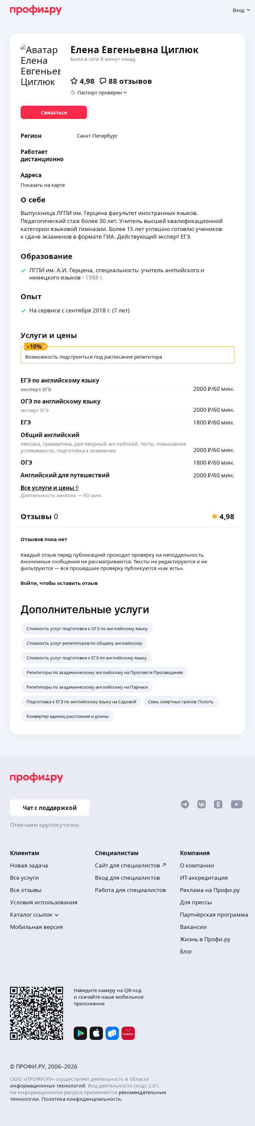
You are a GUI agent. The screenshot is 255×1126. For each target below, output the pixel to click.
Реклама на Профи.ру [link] (210, 890)
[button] (99, 92)
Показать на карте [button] (43, 184)
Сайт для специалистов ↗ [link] (131, 865)
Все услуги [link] (24, 877)
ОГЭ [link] (26, 462)
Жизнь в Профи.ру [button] (205, 939)
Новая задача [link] (29, 865)
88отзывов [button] (130, 80)
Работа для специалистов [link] (130, 890)
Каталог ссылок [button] (31, 914)
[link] (54, 112)
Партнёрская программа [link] (214, 914)
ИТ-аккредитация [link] (204, 877)
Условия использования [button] (44, 902)
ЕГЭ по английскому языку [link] (60, 380)
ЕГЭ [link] (26, 422)
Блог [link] (186, 951)
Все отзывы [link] (26, 890)
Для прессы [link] (196, 902)
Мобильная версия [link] (36, 927)
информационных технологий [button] (47, 1085)
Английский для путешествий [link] (65, 475)
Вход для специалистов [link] (127, 877)
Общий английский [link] (50, 435)
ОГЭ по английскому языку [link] (61, 401)
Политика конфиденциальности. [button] (82, 1098)
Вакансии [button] (193, 927)
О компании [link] (197, 865)
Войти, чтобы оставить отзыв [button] (59, 583)
